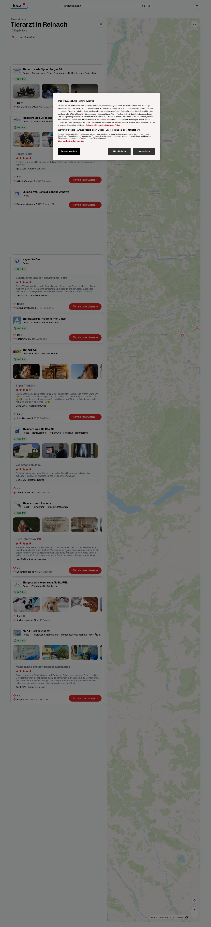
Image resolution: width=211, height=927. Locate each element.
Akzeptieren (144, 151)
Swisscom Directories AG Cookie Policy (103, 125)
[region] (106, 126)
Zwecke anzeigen (69, 151)
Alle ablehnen (119, 151)
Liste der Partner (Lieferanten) (71, 141)
